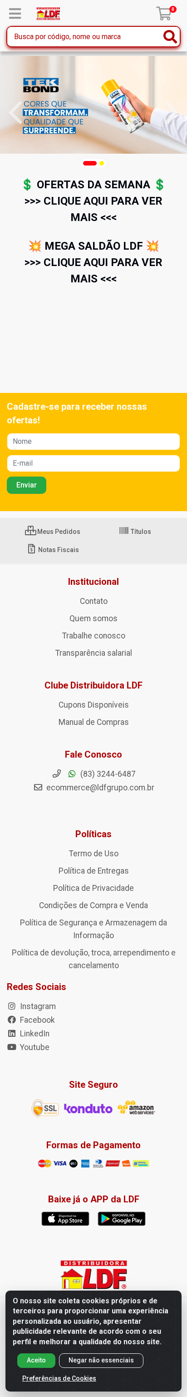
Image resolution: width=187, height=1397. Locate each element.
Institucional (93, 581)
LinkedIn (33, 1033)
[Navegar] (15, 113)
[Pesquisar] (170, 36)
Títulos (140, 531)
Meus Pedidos (58, 531)
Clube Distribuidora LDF (93, 685)
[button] (90, 163)
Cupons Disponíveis (94, 704)
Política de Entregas (94, 870)
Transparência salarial (93, 653)
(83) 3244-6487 (107, 774)
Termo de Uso (93, 853)
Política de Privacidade (93, 888)
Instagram (37, 1006)
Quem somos (93, 618)
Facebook (36, 1020)
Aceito (36, 1360)
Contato (94, 601)
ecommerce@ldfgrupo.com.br (99, 787)
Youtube (33, 1047)
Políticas (93, 834)
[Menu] (15, 13)
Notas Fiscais (58, 549)
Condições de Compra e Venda (93, 905)
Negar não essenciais (101, 1360)
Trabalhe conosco (93, 635)
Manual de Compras (94, 722)
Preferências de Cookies (59, 1378)
